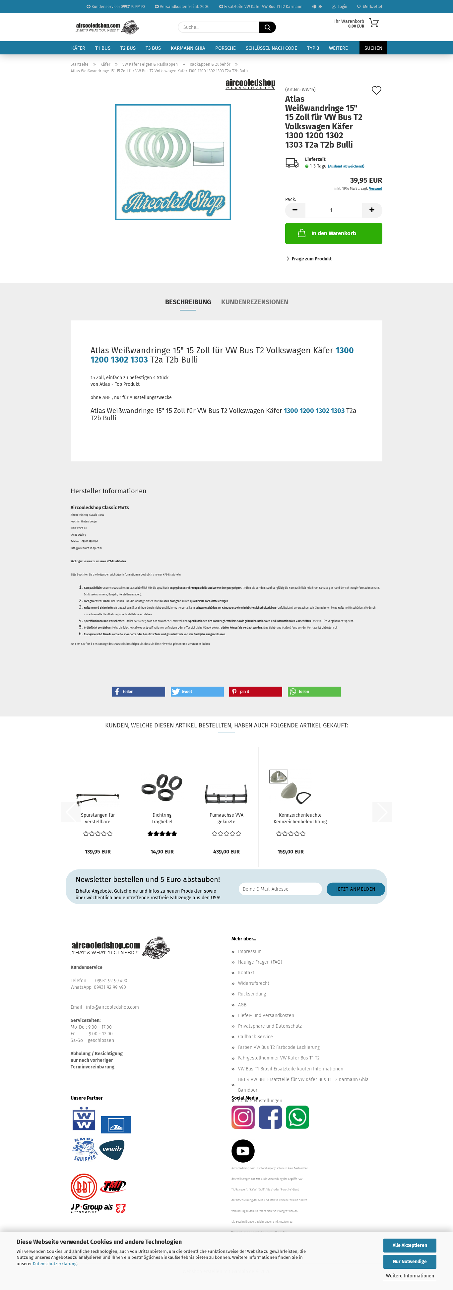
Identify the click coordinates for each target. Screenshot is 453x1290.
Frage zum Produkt (312, 259)
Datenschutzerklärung (55, 1263)
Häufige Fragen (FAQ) (260, 962)
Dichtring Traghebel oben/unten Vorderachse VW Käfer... (162, 818)
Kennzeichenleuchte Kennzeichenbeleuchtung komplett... (300, 818)
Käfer (78, 48)
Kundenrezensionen (254, 302)
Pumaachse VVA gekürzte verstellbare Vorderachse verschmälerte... (226, 818)
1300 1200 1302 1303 (314, 411)
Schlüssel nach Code (271, 48)
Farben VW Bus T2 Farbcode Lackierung (279, 1047)
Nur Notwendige (410, 1261)
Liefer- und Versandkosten (266, 1015)
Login (341, 6)
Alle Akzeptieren (410, 1245)
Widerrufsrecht (253, 983)
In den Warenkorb (333, 233)
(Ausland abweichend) (346, 166)
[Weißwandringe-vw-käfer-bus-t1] (173, 162)
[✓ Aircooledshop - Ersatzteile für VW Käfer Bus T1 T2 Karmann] (107, 27)
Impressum (250, 951)
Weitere (338, 48)
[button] (295, 210)
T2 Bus (128, 48)
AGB (242, 1005)
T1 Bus (102, 48)
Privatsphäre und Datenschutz (270, 1026)
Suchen (373, 48)
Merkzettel (371, 6)
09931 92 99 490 (111, 981)
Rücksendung (252, 994)
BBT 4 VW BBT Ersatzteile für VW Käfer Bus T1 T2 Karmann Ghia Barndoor (303, 1085)
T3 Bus (153, 48)
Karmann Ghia (188, 48)
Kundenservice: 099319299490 (118, 6)
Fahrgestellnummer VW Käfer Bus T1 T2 (279, 1058)
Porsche (225, 48)
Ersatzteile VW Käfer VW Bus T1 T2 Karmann (262, 6)
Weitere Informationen (410, 1276)
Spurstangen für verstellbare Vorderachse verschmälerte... (98, 818)
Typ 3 (313, 48)
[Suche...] (267, 27)
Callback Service (255, 1037)
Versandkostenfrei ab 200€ (184, 6)
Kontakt (246, 973)
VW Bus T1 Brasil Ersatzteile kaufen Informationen (290, 1069)
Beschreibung (188, 302)
